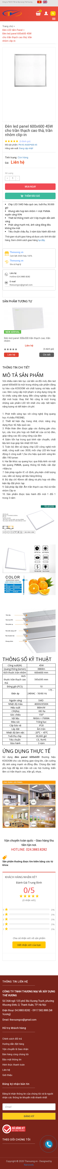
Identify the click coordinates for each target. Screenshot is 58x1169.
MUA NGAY (30, 186)
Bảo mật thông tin (11, 1059)
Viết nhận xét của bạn (29, 944)
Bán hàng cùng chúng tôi (15, 1054)
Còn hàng (23, 157)
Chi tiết (50, 354)
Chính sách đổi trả (12, 1038)
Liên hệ (15, 354)
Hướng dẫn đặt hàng (13, 1043)
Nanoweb (29, 1164)
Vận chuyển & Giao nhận (15, 1049)
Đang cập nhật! (26, 148)
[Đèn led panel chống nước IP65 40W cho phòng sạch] (33, 319)
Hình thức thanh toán (13, 1064)
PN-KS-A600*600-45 (28, 145)
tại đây (41, 240)
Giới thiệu (7, 1075)
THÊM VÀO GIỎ (32, 196)
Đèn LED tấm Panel (13, 30)
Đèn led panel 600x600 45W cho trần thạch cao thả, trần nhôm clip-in (17, 37)
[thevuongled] (12, 13)
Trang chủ (8, 26)
